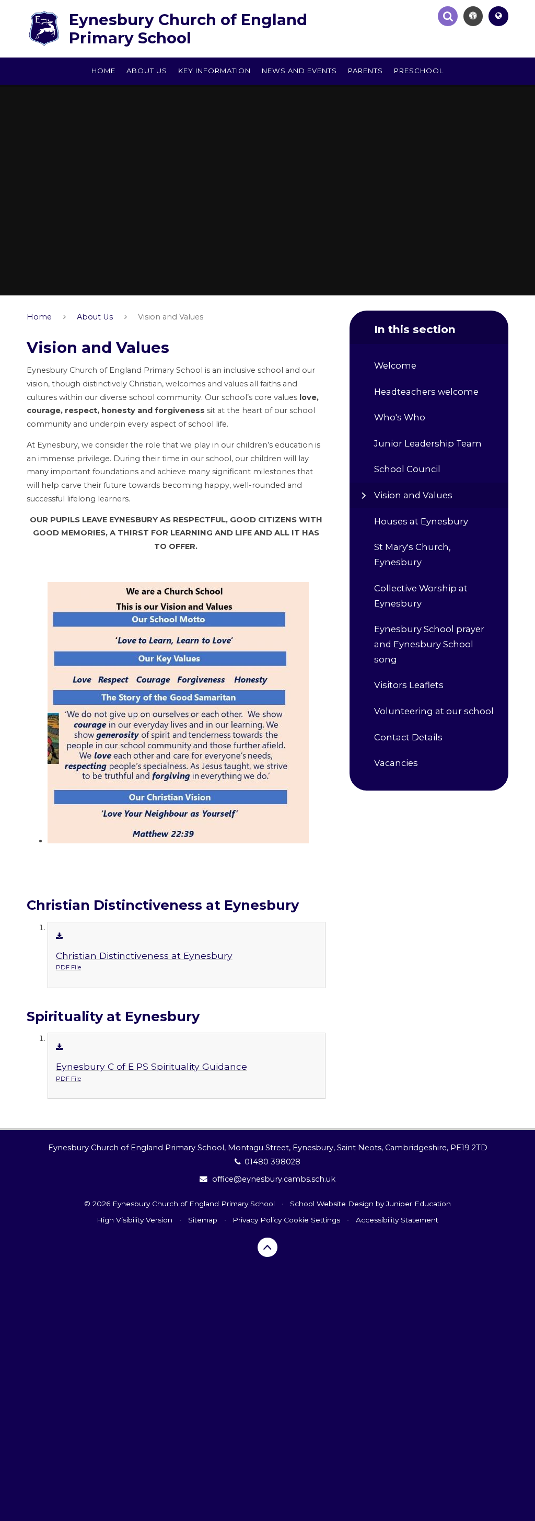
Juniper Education (418, 1203)
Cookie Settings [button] (312, 1220)
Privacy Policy (257, 1220)
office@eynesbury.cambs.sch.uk (273, 1179)
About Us (95, 317)
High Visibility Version (134, 1220)
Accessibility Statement (397, 1220)
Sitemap (202, 1220)
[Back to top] (267, 1247)
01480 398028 (272, 1162)
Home (39, 317)
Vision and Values (170, 317)
